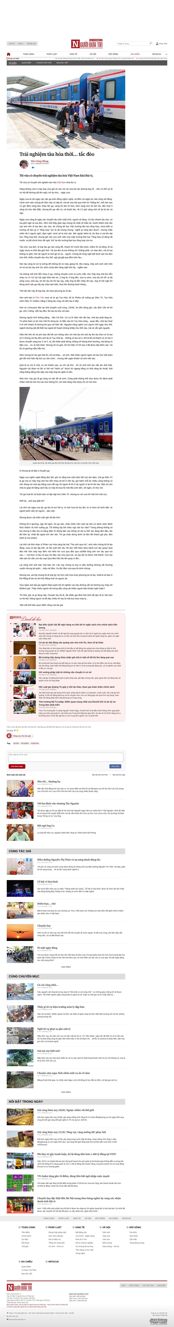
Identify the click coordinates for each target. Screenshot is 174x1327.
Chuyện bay (44, 925)
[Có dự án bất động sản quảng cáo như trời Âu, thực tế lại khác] (25, 648)
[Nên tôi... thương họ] (20, 788)
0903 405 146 (13, 1316)
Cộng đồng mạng (137, 1243)
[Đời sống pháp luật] (140, 1321)
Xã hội (93, 54)
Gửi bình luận (17, 766)
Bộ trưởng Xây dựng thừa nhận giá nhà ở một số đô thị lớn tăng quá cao (76, 657)
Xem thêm (66, 967)
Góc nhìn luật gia (56, 1236)
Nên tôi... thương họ (48, 781)
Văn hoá (106, 1239)
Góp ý (20, 43)
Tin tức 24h (148, 1285)
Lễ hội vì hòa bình (47, 881)
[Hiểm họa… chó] (20, 910)
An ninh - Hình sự (56, 1246)
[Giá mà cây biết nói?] (20, 1057)
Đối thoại (25, 1243)
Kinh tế (73, 54)
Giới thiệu (134, 1285)
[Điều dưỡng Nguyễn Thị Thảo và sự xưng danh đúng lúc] (20, 866)
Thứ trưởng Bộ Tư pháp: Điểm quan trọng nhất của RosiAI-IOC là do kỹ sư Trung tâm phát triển (77, 703)
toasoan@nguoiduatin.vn (17, 1319)
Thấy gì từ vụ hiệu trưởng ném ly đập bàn (60, 1006)
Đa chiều (135, 54)
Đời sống (113, 54)
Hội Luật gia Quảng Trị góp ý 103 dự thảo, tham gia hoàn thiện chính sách (77, 687)
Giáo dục (106, 1236)
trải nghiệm (25, 743)
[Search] (150, 43)
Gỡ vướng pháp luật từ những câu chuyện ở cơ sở (65, 672)
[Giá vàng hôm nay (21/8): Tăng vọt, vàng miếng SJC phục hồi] (20, 1139)
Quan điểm (26, 63)
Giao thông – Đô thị (111, 1246)
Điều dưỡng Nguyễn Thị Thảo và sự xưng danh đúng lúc (69, 859)
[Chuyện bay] (20, 932)
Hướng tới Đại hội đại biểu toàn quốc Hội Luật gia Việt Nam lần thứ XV (142, 58)
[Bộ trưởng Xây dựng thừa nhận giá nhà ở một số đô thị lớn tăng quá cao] (25, 662)
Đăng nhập (115, 766)
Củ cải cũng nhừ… (47, 984)
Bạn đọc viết (62, 63)
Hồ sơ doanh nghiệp (84, 1243)
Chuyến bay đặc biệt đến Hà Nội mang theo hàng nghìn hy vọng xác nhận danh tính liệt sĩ (79, 1200)
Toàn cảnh (28, 54)
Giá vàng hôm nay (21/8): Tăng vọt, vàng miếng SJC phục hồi (71, 1132)
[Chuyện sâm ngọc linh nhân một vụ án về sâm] (20, 1079)
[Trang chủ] (87, 43)
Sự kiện (25, 1239)
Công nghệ (80, 1253)
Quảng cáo (31, 43)
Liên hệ (12, 43)
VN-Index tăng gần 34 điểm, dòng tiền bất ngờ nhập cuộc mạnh (73, 1176)
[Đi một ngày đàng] (20, 954)
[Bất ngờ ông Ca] (20, 832)
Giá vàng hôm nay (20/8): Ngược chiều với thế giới (65, 1110)
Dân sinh (106, 1232)
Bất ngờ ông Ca (45, 825)
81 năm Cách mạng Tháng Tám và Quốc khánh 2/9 (95, 58)
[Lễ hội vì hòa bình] (20, 888)
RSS (123, 1285)
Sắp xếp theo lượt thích (100, 775)
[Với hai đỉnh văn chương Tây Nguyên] (20, 810)
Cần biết (133, 1239)
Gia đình (133, 1232)
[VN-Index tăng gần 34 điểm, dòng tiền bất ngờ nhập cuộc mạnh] (20, 1183)
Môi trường (107, 1243)
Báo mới (161, 1285)
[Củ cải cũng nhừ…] (20, 991)
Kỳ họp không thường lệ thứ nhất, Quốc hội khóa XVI (55, 58)
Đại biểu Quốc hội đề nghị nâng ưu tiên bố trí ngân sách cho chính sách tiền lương (78, 626)
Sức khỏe (134, 1236)
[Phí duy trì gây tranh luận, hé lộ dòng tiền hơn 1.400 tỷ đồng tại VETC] (20, 1161)
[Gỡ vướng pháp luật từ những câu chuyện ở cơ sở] (25, 677)
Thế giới (25, 1246)
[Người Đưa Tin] (53, 1287)
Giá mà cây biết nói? (48, 1050)
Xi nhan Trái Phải (43, 63)
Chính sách (26, 1236)
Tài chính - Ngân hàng (85, 1236)
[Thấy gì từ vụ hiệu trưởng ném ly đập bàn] (20, 1013)
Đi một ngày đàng (47, 947)
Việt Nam (61, 182)
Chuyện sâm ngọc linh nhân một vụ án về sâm (63, 1072)
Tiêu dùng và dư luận (84, 1250)
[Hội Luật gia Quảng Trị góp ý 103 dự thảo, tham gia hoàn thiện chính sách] (25, 692)
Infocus (156, 54)
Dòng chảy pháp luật (57, 1232)
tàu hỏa (16, 743)
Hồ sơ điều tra (55, 1239)
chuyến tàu (35, 743)
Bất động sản (81, 1232)
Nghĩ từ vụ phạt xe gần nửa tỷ (54, 1028)
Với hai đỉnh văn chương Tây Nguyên (58, 803)
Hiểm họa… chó (46, 903)
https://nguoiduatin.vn (14, 1294)
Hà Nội (31, 277)
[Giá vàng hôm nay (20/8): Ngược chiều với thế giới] (20, 1117)
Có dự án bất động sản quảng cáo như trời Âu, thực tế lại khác (71, 642)
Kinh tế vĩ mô (81, 1239)
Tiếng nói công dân (57, 1243)
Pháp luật (52, 54)
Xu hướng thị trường (84, 1246)
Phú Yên (40, 297)
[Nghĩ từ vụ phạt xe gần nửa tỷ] (20, 1035)
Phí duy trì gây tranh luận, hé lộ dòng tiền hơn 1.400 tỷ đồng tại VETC (76, 1154)
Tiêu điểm (26, 1232)
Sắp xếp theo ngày (118, 775)
